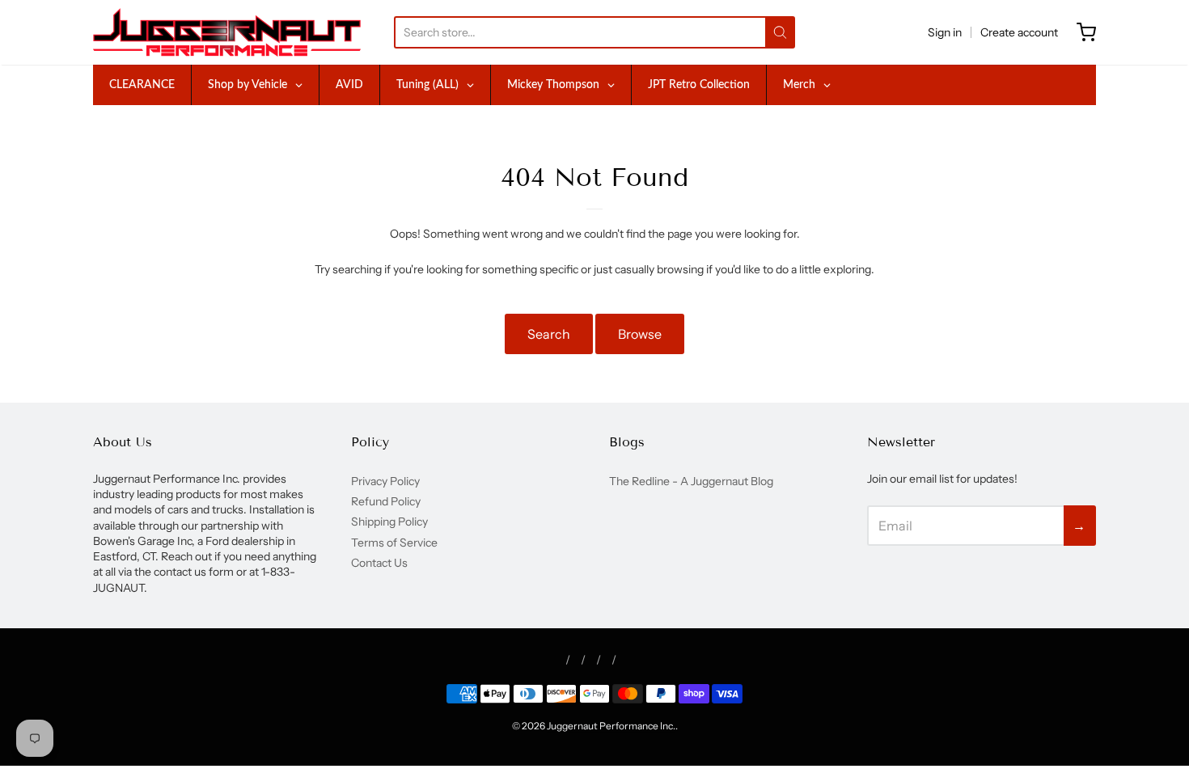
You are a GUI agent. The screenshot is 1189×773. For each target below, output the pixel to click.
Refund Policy (386, 501)
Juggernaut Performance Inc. (611, 726)
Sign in (945, 32)
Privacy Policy (385, 481)
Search (548, 334)
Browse (640, 334)
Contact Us (379, 562)
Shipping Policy (389, 521)
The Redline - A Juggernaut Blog (691, 481)
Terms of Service (394, 542)
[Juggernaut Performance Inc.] (227, 32)
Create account (1019, 32)
